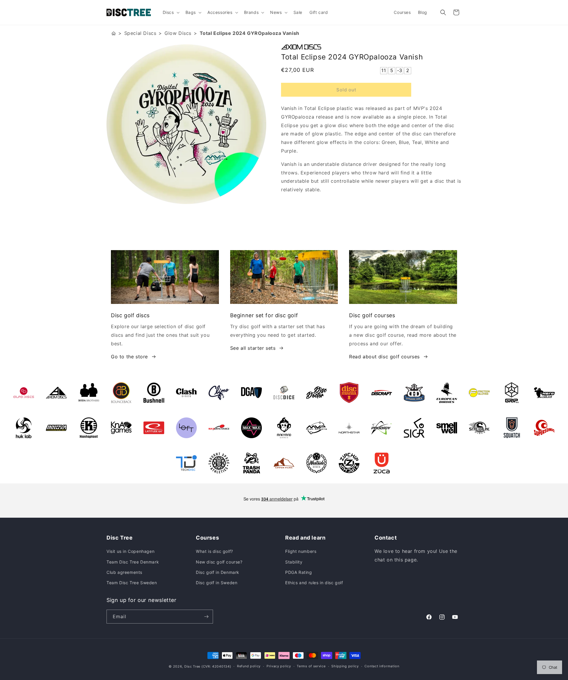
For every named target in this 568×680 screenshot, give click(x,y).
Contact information (381, 666)
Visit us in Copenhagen (130, 551)
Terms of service (311, 666)
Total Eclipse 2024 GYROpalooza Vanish (249, 33)
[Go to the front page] (113, 33)
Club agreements (124, 572)
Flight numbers (300, 551)
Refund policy (249, 666)
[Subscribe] (206, 617)
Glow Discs (177, 33)
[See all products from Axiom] (371, 47)
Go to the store (129, 357)
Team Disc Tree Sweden (131, 582)
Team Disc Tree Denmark (132, 561)
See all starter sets (253, 348)
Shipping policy (345, 666)
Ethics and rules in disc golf (314, 582)
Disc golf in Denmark (217, 572)
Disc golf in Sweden (216, 582)
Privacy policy (279, 666)
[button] (170, 12)
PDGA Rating (298, 572)
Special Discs (140, 33)
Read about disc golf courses (384, 357)
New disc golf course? (219, 561)
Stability (293, 561)
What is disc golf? (214, 551)
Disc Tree (192, 666)
